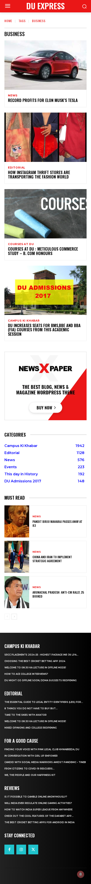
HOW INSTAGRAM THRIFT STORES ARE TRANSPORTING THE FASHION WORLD (39, 174)
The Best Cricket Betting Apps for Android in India (39, 822)
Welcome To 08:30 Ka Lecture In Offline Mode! (35, 667)
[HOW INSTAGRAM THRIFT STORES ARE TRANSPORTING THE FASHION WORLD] (45, 137)
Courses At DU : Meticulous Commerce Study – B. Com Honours (43, 251)
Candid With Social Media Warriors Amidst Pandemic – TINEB (45, 762)
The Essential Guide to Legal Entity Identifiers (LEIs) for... (43, 702)
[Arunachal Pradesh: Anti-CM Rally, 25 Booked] (16, 592)
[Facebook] (9, 849)
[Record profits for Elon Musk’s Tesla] (45, 65)
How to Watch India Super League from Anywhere (38, 809)
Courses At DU (21, 244)
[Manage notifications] (80, 874)
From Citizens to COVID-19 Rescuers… (29, 768)
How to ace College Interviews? (26, 674)
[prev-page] (7, 616)
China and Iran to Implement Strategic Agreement (52, 558)
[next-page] (14, 616)
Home (8, 20)
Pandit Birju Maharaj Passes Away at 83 (57, 523)
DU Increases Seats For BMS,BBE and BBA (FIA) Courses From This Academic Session (44, 329)
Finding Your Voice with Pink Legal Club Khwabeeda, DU (41, 749)
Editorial (16, 167)
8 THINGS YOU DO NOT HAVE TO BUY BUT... (31, 708)
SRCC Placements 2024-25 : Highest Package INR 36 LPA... (41, 654)
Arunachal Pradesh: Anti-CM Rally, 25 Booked (58, 594)
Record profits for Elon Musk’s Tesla (43, 100)
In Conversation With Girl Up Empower (31, 755)
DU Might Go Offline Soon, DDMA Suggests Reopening (40, 680)
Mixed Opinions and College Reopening (30, 727)
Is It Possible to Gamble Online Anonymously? (35, 796)
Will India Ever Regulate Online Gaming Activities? (38, 803)
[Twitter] (33, 849)
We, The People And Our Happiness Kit (29, 775)
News (12, 95)
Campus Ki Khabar (24, 320)
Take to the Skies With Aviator (25, 714)
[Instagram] (21, 849)
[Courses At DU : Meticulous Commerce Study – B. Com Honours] (45, 213)
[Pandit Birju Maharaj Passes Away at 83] (16, 521)
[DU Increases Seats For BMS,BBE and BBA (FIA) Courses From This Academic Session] (45, 290)
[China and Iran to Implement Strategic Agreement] (16, 557)
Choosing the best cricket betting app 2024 (34, 661)
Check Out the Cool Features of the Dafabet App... (39, 816)
